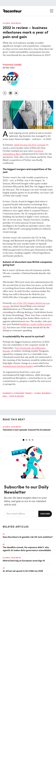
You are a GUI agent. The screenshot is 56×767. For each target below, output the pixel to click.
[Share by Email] (16, 93)
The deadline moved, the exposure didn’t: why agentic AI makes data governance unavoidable (27, 549)
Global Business (12, 23)
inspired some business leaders (18, 366)
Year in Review (16, 396)
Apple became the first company (30, 145)
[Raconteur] (12, 11)
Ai (4, 534)
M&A (5, 396)
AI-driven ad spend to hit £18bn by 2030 (23, 570)
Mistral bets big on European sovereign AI (24, 560)
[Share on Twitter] (5, 93)
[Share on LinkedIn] (10, 93)
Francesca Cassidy (12, 64)
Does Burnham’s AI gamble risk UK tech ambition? (28, 536)
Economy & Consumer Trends (17, 393)
